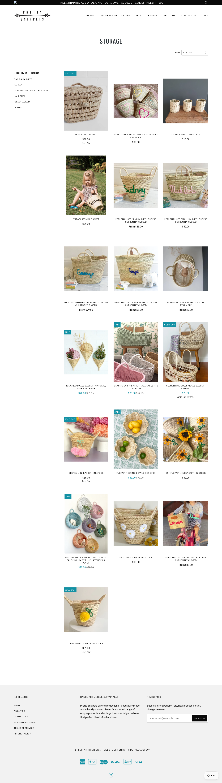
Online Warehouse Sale (115, 15)
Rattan (18, 85)
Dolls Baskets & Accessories (31, 90)
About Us (169, 15)
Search (18, 705)
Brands (152, 15)
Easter (18, 107)
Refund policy (22, 734)
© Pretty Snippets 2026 (88, 750)
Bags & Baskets (23, 79)
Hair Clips (19, 96)
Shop (139, 15)
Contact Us (188, 15)
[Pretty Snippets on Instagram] (111, 776)
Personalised (22, 102)
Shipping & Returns (25, 722)
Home (90, 15)
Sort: (178, 53)
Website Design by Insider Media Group (127, 750)
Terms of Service (24, 728)
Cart (205, 15)
